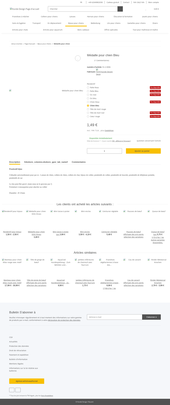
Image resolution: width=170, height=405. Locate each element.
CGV (11, 337)
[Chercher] (120, 9)
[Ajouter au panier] (11, 52)
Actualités (13, 341)
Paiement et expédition (18, 355)
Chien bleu (94, 105)
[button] (140, 9)
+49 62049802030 (95, 2)
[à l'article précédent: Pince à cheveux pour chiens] (152, 44)
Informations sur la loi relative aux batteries (23, 369)
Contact (126, 2)
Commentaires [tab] (79, 162)
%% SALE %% (138, 2)
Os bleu (93, 98)
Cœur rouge (125, 116)
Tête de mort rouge (98, 109)
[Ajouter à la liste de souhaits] (78, 58)
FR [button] (81, 2)
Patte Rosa (125, 87)
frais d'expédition (47, 396)
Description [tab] (14, 162)
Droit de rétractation (17, 350)
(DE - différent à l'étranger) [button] (121, 141)
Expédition (109, 130)
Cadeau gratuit (113, 2)
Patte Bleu (125, 91)
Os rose (125, 95)
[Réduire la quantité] (89, 150)
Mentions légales (16, 363)
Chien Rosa (125, 102)
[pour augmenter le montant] (119, 150)
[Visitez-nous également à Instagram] (17, 390)
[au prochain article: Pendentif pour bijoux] (158, 44)
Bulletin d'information (18, 359)
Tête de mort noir (125, 113)
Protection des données (19, 346)
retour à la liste (16, 44)
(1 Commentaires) (101, 60)
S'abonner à (151, 317)
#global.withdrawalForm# (27, 381)
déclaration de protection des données (64, 320)
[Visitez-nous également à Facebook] (11, 390)
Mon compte (153, 2)
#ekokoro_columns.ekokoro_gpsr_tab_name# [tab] (46, 162)
